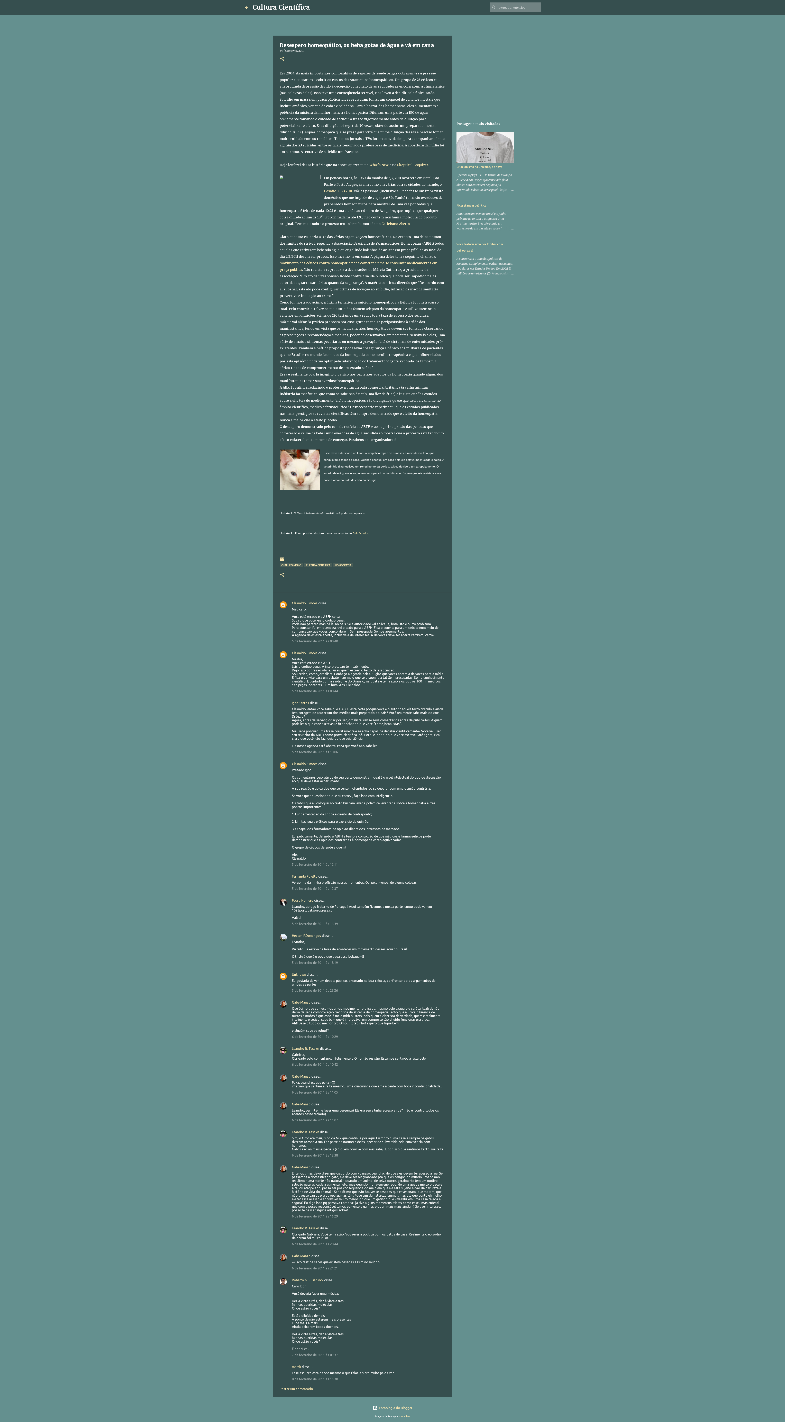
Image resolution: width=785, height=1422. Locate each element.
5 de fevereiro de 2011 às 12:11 (315, 864)
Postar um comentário (296, 1389)
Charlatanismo (291, 565)
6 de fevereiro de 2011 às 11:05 (315, 1092)
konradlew (404, 1416)
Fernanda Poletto (304, 876)
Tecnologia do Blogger (395, 1408)
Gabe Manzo (301, 1002)
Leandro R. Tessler (305, 1048)
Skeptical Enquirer (412, 165)
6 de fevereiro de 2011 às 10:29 (315, 1037)
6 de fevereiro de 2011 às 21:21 (315, 1268)
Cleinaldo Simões (304, 603)
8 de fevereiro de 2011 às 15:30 (315, 1379)
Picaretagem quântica (471, 205)
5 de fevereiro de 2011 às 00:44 (315, 691)
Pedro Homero (302, 900)
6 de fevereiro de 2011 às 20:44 (315, 1244)
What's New (379, 165)
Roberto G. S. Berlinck (307, 1280)
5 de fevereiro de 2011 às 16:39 (315, 924)
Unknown (299, 974)
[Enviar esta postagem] (282, 560)
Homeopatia (343, 565)
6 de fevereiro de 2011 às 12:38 (315, 1155)
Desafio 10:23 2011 (338, 191)
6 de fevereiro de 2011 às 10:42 (315, 1064)
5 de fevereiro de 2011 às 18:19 (315, 962)
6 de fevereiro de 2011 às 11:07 (315, 1120)
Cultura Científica (281, 7)
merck (296, 1367)
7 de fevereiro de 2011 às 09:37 (315, 1355)
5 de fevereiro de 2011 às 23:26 (315, 990)
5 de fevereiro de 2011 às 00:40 (315, 641)
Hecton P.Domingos (306, 936)
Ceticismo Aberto (395, 224)
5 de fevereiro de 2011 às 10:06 (315, 752)
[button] (282, 59)
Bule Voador (360, 533)
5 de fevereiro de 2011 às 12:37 (315, 888)
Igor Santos (300, 703)
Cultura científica (318, 565)
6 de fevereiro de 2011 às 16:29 (315, 1216)
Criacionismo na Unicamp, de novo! (479, 167)
